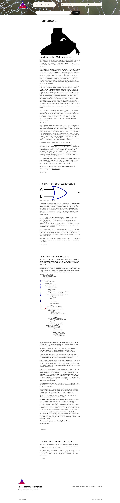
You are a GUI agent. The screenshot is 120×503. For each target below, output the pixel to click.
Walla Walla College (45, 127)
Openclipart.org (56, 169)
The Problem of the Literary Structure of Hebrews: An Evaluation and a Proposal (59, 445)
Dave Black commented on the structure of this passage (54, 259)
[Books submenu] (92, 4)
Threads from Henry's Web (44, 5)
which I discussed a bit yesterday (62, 145)
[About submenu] (85, 4)
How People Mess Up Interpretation (56, 57)
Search (76, 12)
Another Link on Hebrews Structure (56, 441)
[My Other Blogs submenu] (77, 4)
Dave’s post (63, 350)
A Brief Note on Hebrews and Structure (57, 184)
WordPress (100, 499)
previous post (56, 447)
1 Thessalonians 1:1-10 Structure (54, 256)
